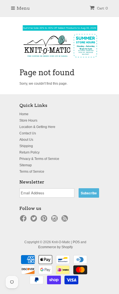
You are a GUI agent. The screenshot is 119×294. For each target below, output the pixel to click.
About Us (26, 140)
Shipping (26, 146)
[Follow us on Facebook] (24, 220)
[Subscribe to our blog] (65, 220)
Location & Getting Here (37, 127)
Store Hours (28, 120)
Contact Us (27, 133)
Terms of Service (31, 172)
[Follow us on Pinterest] (45, 220)
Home (24, 114)
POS (76, 242)
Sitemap (25, 165)
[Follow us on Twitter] (34, 220)
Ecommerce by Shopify (55, 247)
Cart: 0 (102, 8)
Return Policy (29, 152)
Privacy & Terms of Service (39, 159)
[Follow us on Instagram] (55, 220)
